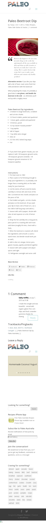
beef (28, 472)
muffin (17, 489)
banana (17, 472)
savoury (16, 496)
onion (22, 489)
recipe (30, 493)
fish (14, 486)
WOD (17, 503)
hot (30, 486)
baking (11, 472)
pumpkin (23, 493)
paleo (28, 489)
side (22, 496)
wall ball (11, 503)
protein (16, 493)
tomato (29, 500)
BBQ (23, 472)
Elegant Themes (23, 515)
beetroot (34, 472)
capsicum (20, 476)
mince (11, 489)
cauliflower (28, 476)
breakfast (12, 476)
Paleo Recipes (30, 25)
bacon (31, 469)
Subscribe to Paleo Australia (21, 428)
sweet (18, 500)
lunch (34, 486)
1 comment (33, 27)
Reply (33, 317)
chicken (17, 479)
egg (10, 486)
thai (23, 500)
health (25, 486)
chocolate (24, 479)
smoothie (12, 500)
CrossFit (28, 483)
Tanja (12, 25)
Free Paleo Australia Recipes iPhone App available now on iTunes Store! (24, 420)
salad (10, 496)
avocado (24, 469)
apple (17, 469)
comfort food (13, 483)
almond (11, 469)
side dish (28, 496)
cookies (21, 483)
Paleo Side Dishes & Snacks (17, 27)
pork (10, 493)
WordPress (24, 518)
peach (34, 489)
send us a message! (22, 455)
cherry (11, 479)
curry (34, 483)
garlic (19, 486)
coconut (32, 479)
